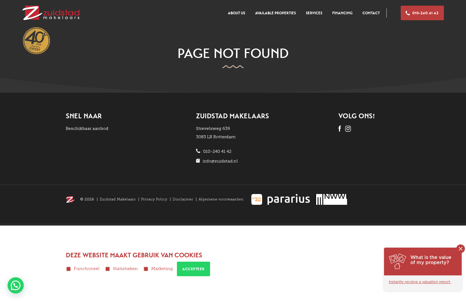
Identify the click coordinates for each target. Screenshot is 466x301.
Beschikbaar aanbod (87, 128)
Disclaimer (183, 199)
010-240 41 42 (425, 13)
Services (314, 13)
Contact (371, 13)
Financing (342, 13)
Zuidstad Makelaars (118, 199)
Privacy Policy (154, 199)
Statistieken (125, 268)
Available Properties (275, 13)
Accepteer (193, 269)
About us (236, 13)
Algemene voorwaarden (220, 199)
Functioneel (87, 268)
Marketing (162, 268)
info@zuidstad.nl (220, 161)
